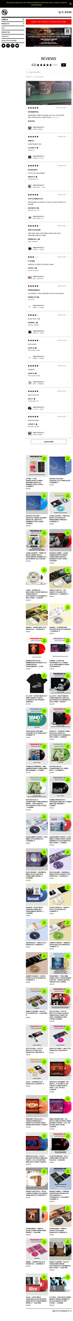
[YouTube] (17, 46)
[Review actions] (68, 107)
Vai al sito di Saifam (9, 41)
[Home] (5, 12)
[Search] (23, 19)
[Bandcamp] (3, 46)
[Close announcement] (70, 4)
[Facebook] (8, 46)
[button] (59, 65)
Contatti (5, 36)
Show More (55, 117)
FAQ (3, 28)
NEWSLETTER (6, 32)
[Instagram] (13, 46)
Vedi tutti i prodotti (60, 1311)
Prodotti (5, 24)
